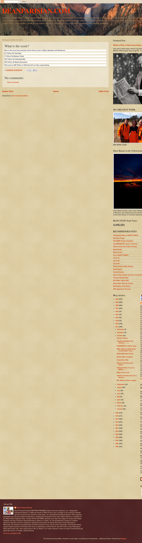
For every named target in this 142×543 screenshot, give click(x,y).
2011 (117, 428)
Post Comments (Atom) (20, 96)
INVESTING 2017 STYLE (125, 354)
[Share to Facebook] (34, 70)
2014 (117, 419)
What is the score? (123, 372)
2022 (117, 311)
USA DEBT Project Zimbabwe (123, 241)
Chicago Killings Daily (120, 278)
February (120, 406)
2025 (117, 302)
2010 (117, 431)
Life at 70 (116, 258)
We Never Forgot (119, 238)
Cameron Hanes (122, 338)
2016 (117, 413)
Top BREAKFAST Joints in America (125, 244)
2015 (117, 416)
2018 (117, 324)
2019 (117, 321)
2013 (117, 422)
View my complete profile (12, 533)
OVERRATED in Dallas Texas (126, 346)
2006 (117, 443)
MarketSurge (117, 249)
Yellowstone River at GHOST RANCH (125, 235)
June (119, 393)
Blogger (123, 538)
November (121, 332)
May (118, 396)
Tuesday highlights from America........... (125, 342)
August (119, 387)
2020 (117, 317)
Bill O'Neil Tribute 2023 (121, 280)
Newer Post (7, 91)
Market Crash (117, 252)
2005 (117, 446)
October (120, 335)
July (118, 390)
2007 (117, 440)
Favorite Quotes (118, 272)
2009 (117, 434)
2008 (117, 437)
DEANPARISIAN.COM (36, 10)
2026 (117, 299)
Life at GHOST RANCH (120, 255)
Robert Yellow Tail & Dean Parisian (125, 246)
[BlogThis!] (30, 70)
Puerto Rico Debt (122, 360)
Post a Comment (13, 82)
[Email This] (28, 70)
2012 (117, 425)
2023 (117, 308)
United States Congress (125, 357)
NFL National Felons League (126, 380)
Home (56, 91)
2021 (117, 314)
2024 (117, 305)
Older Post (104, 91)
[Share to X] (32, 70)
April (119, 400)
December (120, 329)
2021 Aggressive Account (121, 289)
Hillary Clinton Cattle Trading (123, 266)
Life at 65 (116, 261)
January (120, 409)
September (121, 384)
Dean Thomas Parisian (24, 507)
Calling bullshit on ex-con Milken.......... (125, 368)
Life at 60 (116, 263)
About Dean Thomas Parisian (123, 283)
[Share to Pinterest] (36, 70)
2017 (117, 327)
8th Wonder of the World (121, 286)
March (119, 403)
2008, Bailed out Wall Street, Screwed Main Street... (126, 349)
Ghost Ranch (117, 269)
